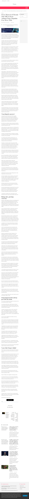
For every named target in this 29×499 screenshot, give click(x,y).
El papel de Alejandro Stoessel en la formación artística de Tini (9, 490)
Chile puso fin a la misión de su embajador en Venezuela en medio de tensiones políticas (13, 428)
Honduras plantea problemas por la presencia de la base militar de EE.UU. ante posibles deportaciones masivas (13, 468)
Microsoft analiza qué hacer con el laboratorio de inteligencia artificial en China (12, 416)
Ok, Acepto (25, 495)
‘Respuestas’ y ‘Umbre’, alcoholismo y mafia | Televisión (7, 415)
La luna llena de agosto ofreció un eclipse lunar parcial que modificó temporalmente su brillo (8, 486)
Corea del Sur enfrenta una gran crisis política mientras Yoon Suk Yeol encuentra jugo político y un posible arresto (13, 453)
